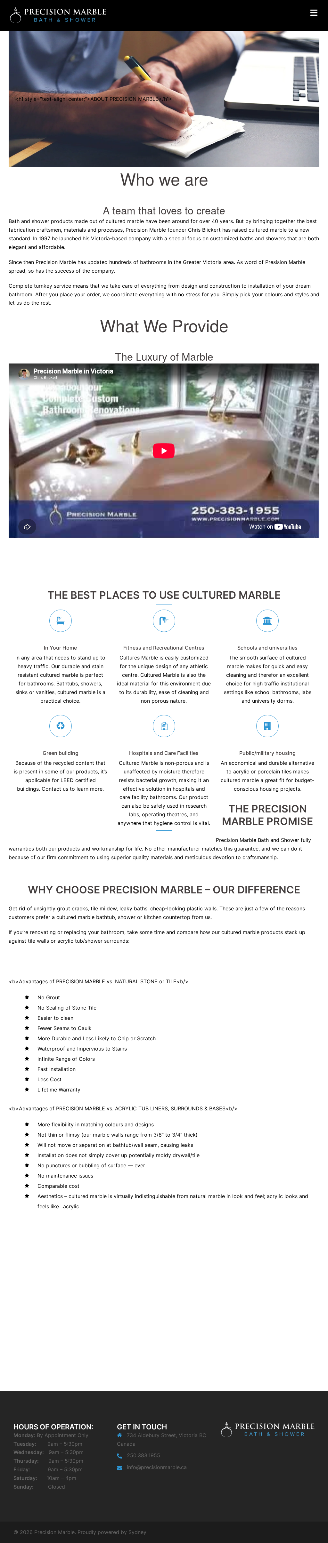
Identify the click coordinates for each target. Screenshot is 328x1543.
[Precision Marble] (58, 15)
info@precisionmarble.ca (157, 1467)
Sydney (137, 1532)
